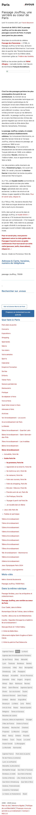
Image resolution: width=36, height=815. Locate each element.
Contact (25, 811)
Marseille (24, 659)
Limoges (25, 732)
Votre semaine (7, 354)
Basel (25, 794)
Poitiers (5, 739)
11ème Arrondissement (10, 523)
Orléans (18, 736)
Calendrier (6, 363)
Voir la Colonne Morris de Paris (14, 306)
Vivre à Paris (6, 401)
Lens (22, 703)
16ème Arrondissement (10, 544)
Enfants (5, 375)
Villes (15, 667)
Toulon (24, 691)
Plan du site (6, 805)
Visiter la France (22, 723)
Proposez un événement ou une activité (18, 313)
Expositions (6, 333)
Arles (13, 679)
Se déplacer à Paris (9, 397)
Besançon (6, 703)
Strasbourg (6, 671)
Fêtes (17, 659)
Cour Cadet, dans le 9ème (11, 607)
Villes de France (8, 723)
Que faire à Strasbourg (10, 782)
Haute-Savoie (7, 743)
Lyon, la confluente (9, 762)
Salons (4, 346)
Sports (4, 359)
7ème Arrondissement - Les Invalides (15, 441)
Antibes (5, 699)
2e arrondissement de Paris (12, 422)
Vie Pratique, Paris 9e (14, 496)
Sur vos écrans (14, 691)
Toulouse (11, 663)
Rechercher (15, 727)
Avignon (27, 679)
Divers (4, 691)
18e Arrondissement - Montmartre (15, 553)
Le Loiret (27, 739)
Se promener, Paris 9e (14, 463)
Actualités (14, 675)
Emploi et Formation (9, 367)
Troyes (19, 739)
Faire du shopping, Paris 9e (16, 484)
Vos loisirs (5, 350)
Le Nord (25, 651)
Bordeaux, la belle (8, 774)
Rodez (15, 707)
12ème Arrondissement (10, 527)
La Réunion (15, 732)
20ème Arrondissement (10, 561)
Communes (6, 667)
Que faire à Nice (27, 782)
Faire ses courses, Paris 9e (16, 479)
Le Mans (15, 703)
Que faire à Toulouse (25, 770)
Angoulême (22, 699)
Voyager (29, 719)
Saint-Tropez (22, 695)
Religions (5, 711)
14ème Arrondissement (10, 536)
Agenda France (7, 651)
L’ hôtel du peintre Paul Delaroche (14, 642)
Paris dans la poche (9, 325)
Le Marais (5, 426)
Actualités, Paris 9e (11, 454)
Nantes (28, 663)
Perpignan (21, 671)
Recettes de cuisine (9, 715)
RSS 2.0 (5, 813)
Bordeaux (20, 663)
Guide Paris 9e (9, 458)
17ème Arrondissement (10, 548)
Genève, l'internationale (10, 786)
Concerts (5, 329)
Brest (4, 687)
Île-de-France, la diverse (11, 758)
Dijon (11, 683)
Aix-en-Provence (26, 675)
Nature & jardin (25, 707)
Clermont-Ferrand (8, 695)
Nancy (10, 736)
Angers (19, 679)
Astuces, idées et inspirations (13, 719)
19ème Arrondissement (10, 557)
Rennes (27, 683)
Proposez (5, 732)
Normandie (17, 747)
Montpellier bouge (8, 770)
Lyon (4, 663)
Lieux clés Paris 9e (11, 510)
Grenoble (5, 679)
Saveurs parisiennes (9, 384)
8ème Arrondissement (10, 446)
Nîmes (4, 683)
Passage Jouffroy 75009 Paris (13, 584)
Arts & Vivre (6, 707)
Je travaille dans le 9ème (15, 505)
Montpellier (29, 667)
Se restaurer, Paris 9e (14, 475)
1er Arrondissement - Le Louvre (13, 418)
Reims (28, 703)
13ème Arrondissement (10, 532)
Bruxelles (5, 727)
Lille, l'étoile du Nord (24, 778)
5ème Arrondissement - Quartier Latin (16, 430)
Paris (6, 5)
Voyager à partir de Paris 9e (16, 500)
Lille (14, 671)
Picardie (26, 736)
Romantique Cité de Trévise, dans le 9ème (17, 611)
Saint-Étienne (13, 687)
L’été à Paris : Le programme (12, 570)
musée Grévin (22, 215)
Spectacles (6, 342)
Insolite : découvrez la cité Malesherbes (16, 616)
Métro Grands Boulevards (11, 579)
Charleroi (25, 727)
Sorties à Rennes (8, 778)
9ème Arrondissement (10, 450)
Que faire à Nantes (24, 774)
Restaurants (6, 388)
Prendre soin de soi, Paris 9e (17, 492)
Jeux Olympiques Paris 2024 (12, 565)
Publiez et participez (11, 514)
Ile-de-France (7, 659)
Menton (13, 699)
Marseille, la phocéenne (10, 766)
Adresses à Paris (8, 409)
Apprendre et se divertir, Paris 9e (18, 467)
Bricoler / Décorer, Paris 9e (16, 488)
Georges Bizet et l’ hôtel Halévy (13, 627)
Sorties (4, 371)
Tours (12, 739)
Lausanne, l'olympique (10, 790)
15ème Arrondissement (10, 540)
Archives (5, 413)
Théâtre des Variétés (26, 56)
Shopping (5, 337)
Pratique (5, 392)
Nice (20, 667)
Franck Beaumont (28, 23)
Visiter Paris (6, 380)
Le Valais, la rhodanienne (11, 794)
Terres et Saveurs (17, 711)
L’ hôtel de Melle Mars (10, 631)
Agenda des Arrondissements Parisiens (16, 655)
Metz (4, 736)
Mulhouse (18, 683)
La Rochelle (6, 747)
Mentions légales (18, 805)
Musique (5, 675)
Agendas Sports (26, 687)
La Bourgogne (20, 743)
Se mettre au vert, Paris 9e (16, 471)
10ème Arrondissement (10, 519)
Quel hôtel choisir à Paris (11, 405)
